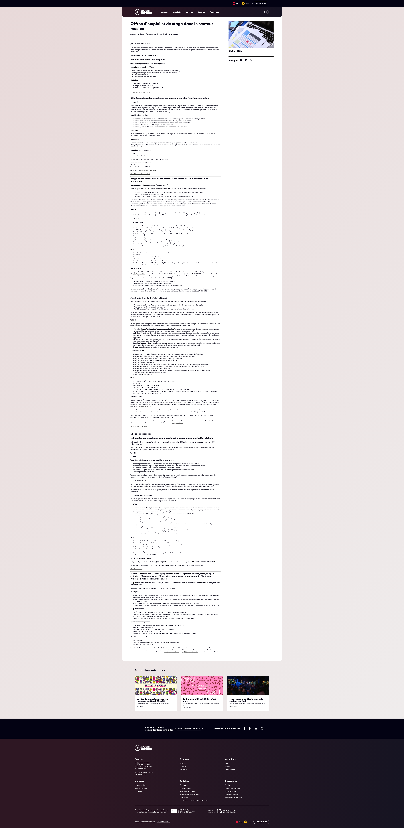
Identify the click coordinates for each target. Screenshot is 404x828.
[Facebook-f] (244, 728)
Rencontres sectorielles (187, 791)
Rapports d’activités (231, 794)
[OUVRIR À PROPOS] (168, 12)
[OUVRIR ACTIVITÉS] (206, 12)
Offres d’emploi (230, 770)
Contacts (183, 766)
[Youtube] (256, 728)
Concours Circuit (185, 788)
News (227, 763)
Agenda (227, 766)
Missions (182, 763)
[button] (241, 60)
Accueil (132, 34)
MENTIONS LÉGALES (163, 822)
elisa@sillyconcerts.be (149, 170)
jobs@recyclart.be (139, 274)
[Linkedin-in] (250, 728)
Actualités (140, 34)
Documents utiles (231, 791)
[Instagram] (261, 728)
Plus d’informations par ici (139, 426)
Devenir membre (140, 785)
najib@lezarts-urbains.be (190, 652)
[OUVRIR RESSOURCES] (220, 12)
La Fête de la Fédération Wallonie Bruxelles (194, 801)
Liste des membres (141, 788)
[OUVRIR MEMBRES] (194, 12)
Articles (227, 785)
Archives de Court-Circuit (233, 798)
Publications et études (232, 788)
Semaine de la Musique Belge (189, 794)
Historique (183, 770)
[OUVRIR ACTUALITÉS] (181, 12)
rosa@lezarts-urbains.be (171, 652)
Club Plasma (139, 791)
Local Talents (184, 798)
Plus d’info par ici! (136, 569)
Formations (183, 785)
